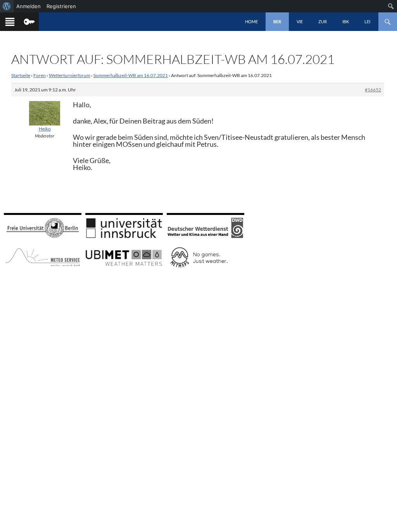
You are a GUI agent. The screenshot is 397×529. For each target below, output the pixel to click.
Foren (39, 75)
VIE (300, 21)
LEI (367, 21)
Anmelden (28, 6)
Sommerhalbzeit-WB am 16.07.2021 (130, 75)
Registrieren (61, 6)
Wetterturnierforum (69, 75)
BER (277, 21)
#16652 (373, 90)
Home (251, 21)
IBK (345, 21)
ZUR (322, 21)
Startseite (20, 75)
